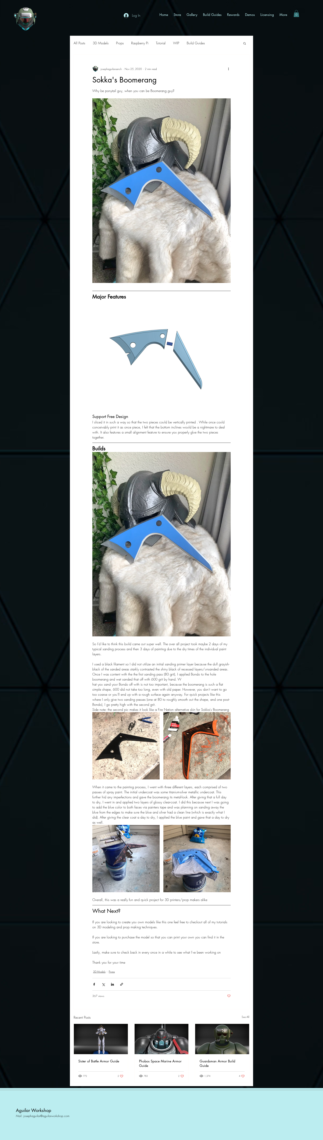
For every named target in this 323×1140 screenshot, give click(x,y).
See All (245, 1017)
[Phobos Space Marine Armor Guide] (162, 1039)
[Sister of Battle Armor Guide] (101, 1039)
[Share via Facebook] (94, 984)
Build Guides (196, 43)
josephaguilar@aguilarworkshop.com (46, 1116)
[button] (296, 13)
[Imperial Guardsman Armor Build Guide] (222, 1039)
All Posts (79, 43)
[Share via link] (121, 984)
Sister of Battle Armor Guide (98, 1061)
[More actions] (228, 69)
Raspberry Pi (139, 43)
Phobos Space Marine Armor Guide (160, 1063)
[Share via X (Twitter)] (103, 984)
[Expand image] (126, 745)
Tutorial (161, 43)
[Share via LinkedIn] (112, 984)
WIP (176, 43)
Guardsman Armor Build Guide (217, 1063)
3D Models (101, 43)
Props (120, 43)
